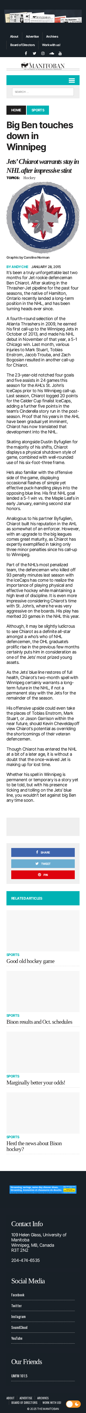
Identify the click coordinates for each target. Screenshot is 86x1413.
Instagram (18, 1316)
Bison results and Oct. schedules (39, 1022)
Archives (52, 36)
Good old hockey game (30, 961)
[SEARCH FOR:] (43, 91)
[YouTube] (60, 52)
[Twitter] (34, 52)
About (14, 36)
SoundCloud (19, 1327)
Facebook (17, 1294)
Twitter (16, 1305)
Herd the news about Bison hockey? (34, 1146)
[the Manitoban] (43, 66)
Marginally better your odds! (35, 1082)
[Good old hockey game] (43, 931)
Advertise (32, 36)
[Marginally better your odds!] (43, 1052)
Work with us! (51, 45)
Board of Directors (22, 45)
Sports (12, 955)
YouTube (16, 1338)
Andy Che (19, 267)
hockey (29, 177)
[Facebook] (26, 52)
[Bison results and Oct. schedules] (43, 991)
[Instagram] (43, 52)
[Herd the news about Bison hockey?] (43, 1113)
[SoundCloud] (51, 52)
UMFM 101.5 (19, 1375)
